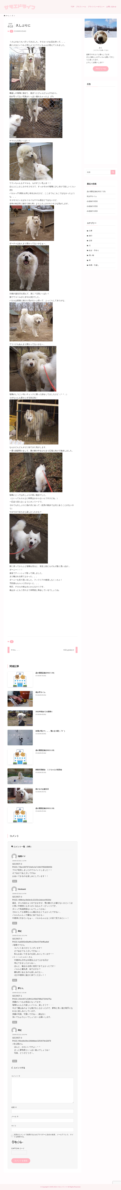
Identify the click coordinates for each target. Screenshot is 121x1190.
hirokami (22, 889)
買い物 (91, 255)
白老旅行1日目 (92, 211)
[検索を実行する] (113, 172)
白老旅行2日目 (92, 206)
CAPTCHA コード (17, 1148)
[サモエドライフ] (19, 6)
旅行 (90, 236)
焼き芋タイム (92, 196)
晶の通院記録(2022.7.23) (96, 191)
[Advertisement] (43, 616)
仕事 (90, 231)
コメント (15, 1076)
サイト (13, 1126)
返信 (14, 881)
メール (14, 1116)
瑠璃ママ (22, 856)
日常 (90, 241)
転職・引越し (94, 265)
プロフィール (100, 69)
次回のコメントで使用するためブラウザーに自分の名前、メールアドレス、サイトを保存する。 (43, 1136)
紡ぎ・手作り (94, 250)
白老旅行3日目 (92, 201)
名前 (14, 1107)
